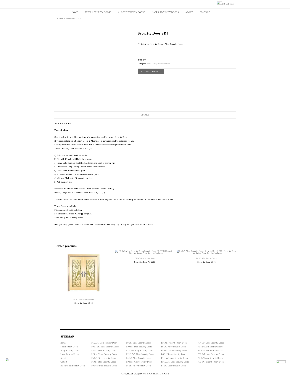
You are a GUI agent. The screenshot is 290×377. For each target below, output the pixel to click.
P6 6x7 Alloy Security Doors (158, 63)
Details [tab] (145, 115)
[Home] (55, 18)
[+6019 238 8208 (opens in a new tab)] (281, 364)
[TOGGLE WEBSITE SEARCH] (217, 12)
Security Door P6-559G (145, 262)
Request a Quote (151, 71)
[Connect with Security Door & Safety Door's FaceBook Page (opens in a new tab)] (9, 362)
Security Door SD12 (83, 303)
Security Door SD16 (206, 262)
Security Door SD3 (73, 18)
